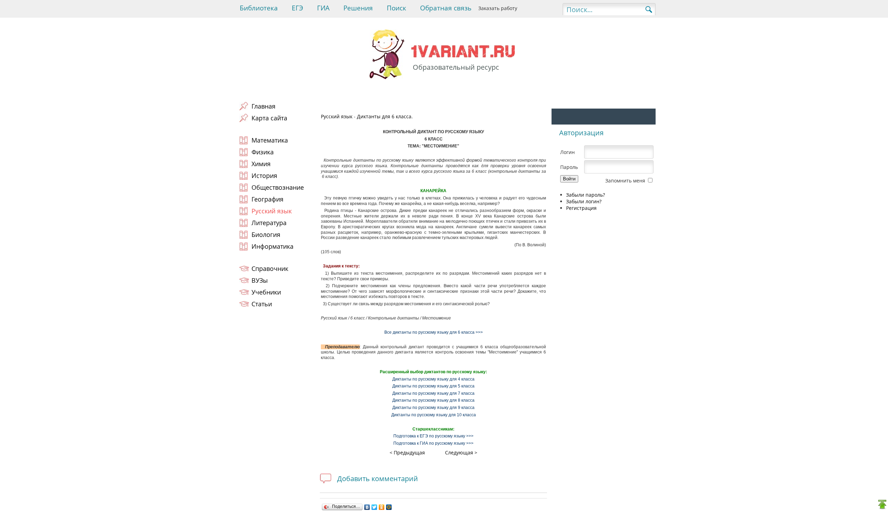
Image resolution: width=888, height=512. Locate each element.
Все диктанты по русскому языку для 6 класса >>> (433, 332)
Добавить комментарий (377, 478)
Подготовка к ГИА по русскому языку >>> (433, 443)
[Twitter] (374, 507)
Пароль (569, 167)
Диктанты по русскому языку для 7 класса (433, 393)
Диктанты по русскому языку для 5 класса (433, 386)
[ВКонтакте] (367, 507)
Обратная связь (445, 7)
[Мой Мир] (389, 507)
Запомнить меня (625, 180)
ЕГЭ (297, 7)
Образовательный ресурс (456, 67)
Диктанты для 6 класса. (385, 116)
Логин (567, 152)
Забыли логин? (583, 201)
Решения (358, 7)
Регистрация (581, 208)
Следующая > (461, 452)
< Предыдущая (407, 452)
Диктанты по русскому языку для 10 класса (433, 414)
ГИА (323, 7)
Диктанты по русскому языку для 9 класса (433, 407)
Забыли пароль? (585, 194)
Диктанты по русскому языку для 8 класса (433, 400)
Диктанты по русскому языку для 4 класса (433, 379)
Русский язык (336, 116)
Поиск (396, 7)
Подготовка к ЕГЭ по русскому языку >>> (433, 436)
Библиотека (259, 7)
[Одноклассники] (381, 507)
